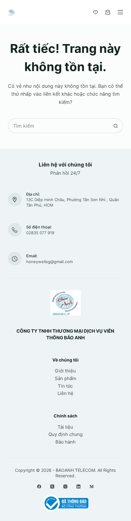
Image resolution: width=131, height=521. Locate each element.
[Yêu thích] (95, 12)
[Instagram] (65, 486)
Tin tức (65, 386)
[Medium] (92, 486)
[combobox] (58, 125)
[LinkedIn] (78, 486)
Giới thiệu (65, 371)
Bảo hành (65, 442)
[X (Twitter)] (52, 486)
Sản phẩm (65, 378)
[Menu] (120, 12)
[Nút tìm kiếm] (115, 126)
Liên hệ (65, 393)
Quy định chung (65, 434)
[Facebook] (39, 486)
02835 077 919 (40, 232)
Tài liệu (65, 427)
